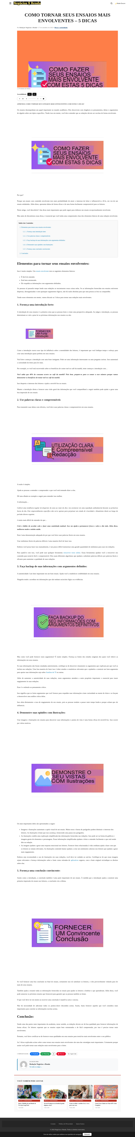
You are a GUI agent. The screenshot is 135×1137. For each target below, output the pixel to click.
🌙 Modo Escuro (120, 3)
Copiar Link (73, 1054)
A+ (30, 94)
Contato (53, 1124)
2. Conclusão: (24, 253)
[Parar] (43, 98)
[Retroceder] (19, 98)
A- (34, 94)
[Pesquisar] (111, 3)
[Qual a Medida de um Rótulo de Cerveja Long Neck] (29, 1093)
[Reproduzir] (23, 98)
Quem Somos (80, 1124)
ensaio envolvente (42, 271)
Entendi (87, 1134)
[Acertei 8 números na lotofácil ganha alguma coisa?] (55, 1093)
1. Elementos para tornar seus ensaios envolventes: (35, 227)
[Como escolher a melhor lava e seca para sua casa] (80, 1093)
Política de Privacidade (66, 1124)
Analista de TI (51, 672)
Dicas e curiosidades (61, 27)
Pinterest (62, 1054)
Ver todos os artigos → (36, 1067)
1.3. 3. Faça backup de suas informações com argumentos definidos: (44, 240)
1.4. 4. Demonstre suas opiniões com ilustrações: (38, 244)
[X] (54, 1053)
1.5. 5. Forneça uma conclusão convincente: (36, 249)
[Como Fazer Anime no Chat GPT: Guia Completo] (106, 1093)
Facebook (35, 1054)
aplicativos (74, 860)
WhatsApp (46, 1054)
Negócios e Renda (60, 1129)
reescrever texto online (71, 553)
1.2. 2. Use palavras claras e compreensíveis (36, 236)
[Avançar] (26, 98)
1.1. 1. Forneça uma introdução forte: (34, 231)
